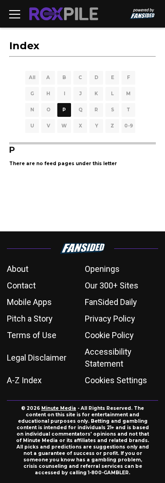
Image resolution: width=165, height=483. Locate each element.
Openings (102, 269)
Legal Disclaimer (36, 357)
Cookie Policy (109, 335)
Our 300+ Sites (111, 285)
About (17, 269)
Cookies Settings (116, 380)
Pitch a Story (30, 318)
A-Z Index (24, 380)
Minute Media (58, 408)
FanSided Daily (111, 302)
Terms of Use (31, 335)
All (32, 77)
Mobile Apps (29, 302)
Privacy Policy (110, 318)
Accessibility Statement (108, 357)
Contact (21, 285)
